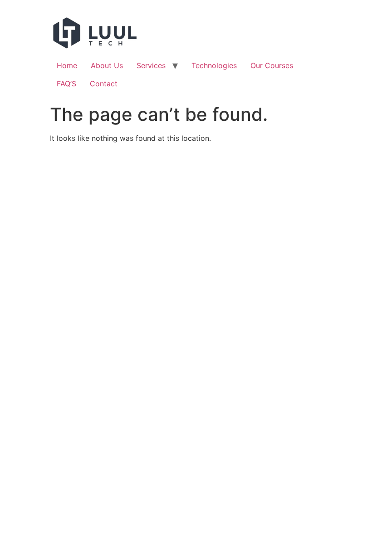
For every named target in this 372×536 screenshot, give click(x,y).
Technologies (214, 65)
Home (67, 65)
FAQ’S (66, 83)
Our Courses (271, 65)
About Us (107, 65)
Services (151, 65)
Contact (103, 83)
